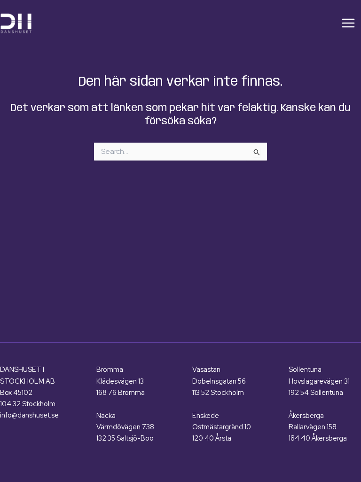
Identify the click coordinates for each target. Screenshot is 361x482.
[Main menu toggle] (348, 23)
